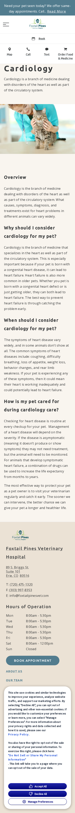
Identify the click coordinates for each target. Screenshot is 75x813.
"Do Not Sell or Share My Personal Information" (32, 757)
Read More (56, 11)
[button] (6, 24)
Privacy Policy (18, 734)
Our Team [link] (14, 680)
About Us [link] (14, 671)
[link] (37, 24)
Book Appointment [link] (32, 660)
